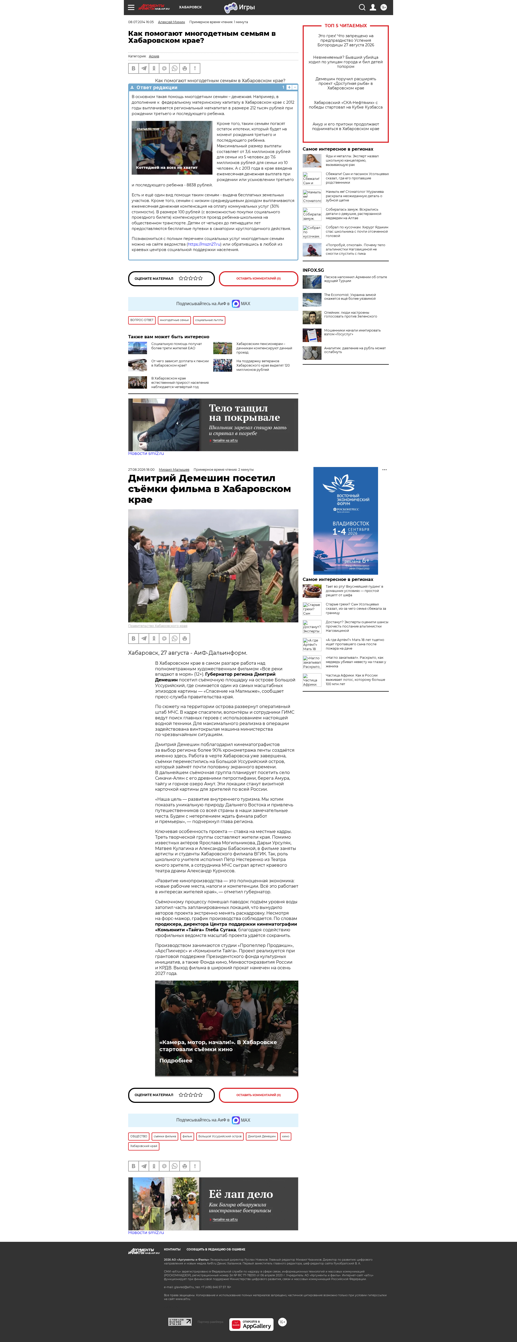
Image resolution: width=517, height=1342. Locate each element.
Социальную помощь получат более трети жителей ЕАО (176, 346)
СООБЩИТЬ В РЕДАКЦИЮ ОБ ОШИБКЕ (216, 1249)
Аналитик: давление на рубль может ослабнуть (355, 350)
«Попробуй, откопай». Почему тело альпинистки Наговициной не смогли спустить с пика (355, 249)
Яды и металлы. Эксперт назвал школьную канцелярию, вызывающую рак (352, 160)
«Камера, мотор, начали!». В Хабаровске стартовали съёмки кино (218, 1045)
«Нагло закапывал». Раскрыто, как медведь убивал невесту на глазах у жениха (356, 662)
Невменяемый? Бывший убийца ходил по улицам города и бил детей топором (346, 62)
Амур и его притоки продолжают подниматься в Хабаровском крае (345, 126)
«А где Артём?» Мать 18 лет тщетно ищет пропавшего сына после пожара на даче (355, 644)
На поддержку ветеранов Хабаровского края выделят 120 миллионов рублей (263, 365)
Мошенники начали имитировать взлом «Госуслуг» (352, 332)
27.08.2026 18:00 (141, 470)
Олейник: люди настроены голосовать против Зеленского (350, 314)
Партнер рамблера (210, 1321)
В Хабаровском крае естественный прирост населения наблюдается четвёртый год (180, 382)
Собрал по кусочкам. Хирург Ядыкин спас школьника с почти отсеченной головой (357, 231)
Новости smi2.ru (146, 453)
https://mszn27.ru (204, 244)
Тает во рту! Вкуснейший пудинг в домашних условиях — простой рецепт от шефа (354, 590)
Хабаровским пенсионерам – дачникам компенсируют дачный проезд (264, 348)
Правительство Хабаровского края (157, 626)
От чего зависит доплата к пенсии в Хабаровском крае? (180, 363)
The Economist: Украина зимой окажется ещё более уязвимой (350, 297)
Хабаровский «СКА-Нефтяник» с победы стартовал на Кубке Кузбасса (346, 105)
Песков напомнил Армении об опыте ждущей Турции (355, 279)
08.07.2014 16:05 (141, 22)
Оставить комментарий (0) (258, 278)
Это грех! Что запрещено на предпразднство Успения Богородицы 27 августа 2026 (345, 40)
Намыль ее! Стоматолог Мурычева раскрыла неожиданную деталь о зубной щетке (355, 196)
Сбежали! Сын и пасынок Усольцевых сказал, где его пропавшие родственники (357, 178)
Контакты (172, 1249)
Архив (154, 56)
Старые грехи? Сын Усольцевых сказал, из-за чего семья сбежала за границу (356, 608)
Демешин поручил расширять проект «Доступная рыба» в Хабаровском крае (346, 83)
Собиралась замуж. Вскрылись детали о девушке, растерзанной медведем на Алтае (353, 213)
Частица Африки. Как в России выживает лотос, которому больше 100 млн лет (355, 679)
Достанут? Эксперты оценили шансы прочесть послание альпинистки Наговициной (357, 626)
